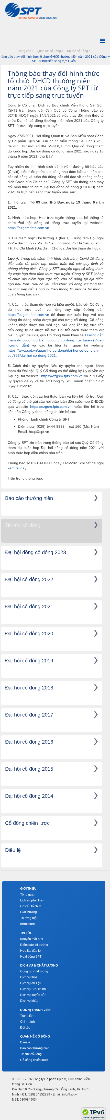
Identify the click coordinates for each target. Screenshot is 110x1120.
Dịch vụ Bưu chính (33, 989)
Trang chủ (24, 51)
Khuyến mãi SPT (31, 939)
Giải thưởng (28, 912)
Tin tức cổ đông (77, 51)
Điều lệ (25, 1042)
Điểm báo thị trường (34, 945)
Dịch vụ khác (29, 1001)
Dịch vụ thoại (29, 977)
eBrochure (27, 924)
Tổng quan (27, 894)
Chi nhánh (27, 1021)
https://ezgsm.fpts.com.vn (28, 228)
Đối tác (25, 1027)
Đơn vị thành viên (35, 1010)
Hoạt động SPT (30, 956)
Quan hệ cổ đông (49, 51)
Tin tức (26, 933)
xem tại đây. (17, 468)
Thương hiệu (29, 918)
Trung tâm (27, 1016)
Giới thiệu (28, 888)
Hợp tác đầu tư (30, 950)
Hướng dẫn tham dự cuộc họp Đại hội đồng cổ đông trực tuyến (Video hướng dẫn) (56, 340)
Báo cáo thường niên (35, 1048)
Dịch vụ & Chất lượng (39, 965)
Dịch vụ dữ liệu (30, 983)
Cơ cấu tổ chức (30, 906)
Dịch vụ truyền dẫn (33, 995)
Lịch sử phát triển (32, 900)
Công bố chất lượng (34, 971)
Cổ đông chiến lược (34, 1060)
